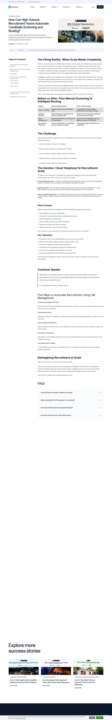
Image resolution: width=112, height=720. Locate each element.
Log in (93, 7)
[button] (42, 7)
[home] (13, 7)
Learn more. (23, 718)
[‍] (20, 89)
